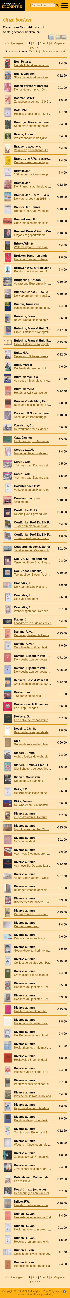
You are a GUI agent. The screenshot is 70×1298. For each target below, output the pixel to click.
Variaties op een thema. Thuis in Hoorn (39, 150)
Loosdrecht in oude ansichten (33, 623)
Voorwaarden (24, 1294)
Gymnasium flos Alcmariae (31, 974)
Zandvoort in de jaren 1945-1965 (35, 101)
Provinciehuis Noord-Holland (32, 1096)
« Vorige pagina (14, 43)
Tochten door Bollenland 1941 (33, 1132)
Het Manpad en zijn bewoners (33, 1229)
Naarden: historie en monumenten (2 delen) (41, 1205)
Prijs (38, 51)
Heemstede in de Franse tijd (32, 1265)
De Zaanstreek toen (26, 926)
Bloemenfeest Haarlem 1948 (32, 902)
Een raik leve (22, 1181)
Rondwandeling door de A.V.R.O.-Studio (39, 1120)
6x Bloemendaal (24, 841)
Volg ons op (56, 1291)
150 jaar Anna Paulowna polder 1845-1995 (41, 174)
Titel (31, 51)
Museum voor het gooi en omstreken (37, 1071)
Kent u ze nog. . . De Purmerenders (36, 441)
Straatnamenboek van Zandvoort (35, 77)
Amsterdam (21, 501)
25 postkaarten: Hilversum (30, 817)
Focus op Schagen (26, 708)
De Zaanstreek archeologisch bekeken (38, 162)
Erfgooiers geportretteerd (30, 235)
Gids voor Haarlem (26, 598)
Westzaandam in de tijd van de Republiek (40, 138)
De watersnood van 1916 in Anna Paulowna (42, 198)
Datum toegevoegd (54, 51)
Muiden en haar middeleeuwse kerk (36, 453)
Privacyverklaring (43, 1294)
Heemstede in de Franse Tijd (32, 1217)
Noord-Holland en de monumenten (36, 65)
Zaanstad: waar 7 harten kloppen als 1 (38, 1156)
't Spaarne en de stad (27, 695)
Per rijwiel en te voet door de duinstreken (40, 1083)
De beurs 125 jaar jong (28, 780)
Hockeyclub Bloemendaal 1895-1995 (37, 1059)
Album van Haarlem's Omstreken (35, 877)
